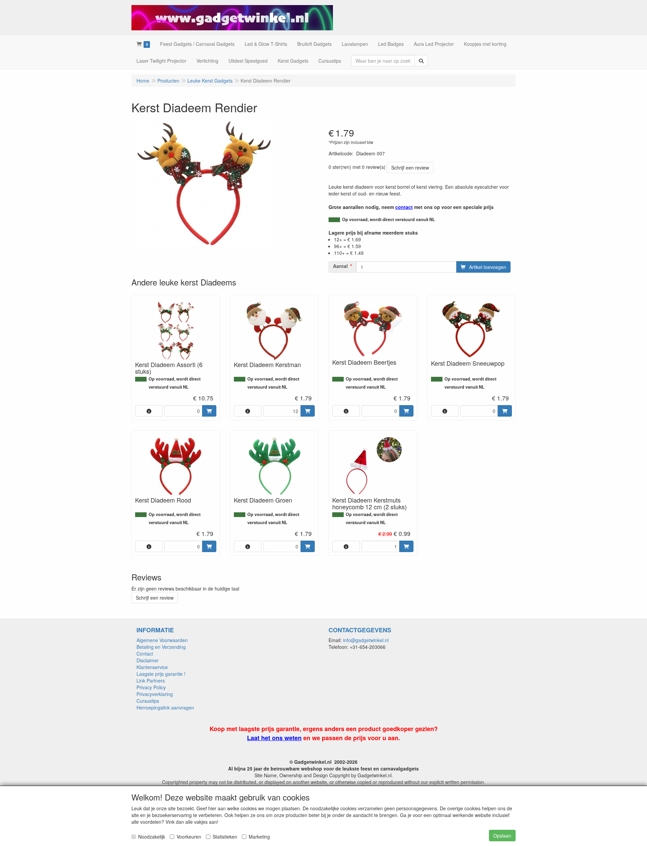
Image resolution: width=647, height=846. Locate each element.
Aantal (340, 266)
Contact (144, 653)
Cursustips (147, 700)
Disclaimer (147, 660)
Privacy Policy (151, 687)
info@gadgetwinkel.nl (366, 640)
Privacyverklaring (154, 694)
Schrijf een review (410, 167)
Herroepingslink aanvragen (165, 707)
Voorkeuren (189, 836)
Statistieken (225, 836)
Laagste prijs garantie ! (160, 673)
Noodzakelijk (151, 836)
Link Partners (150, 680)
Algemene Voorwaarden (162, 640)
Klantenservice (152, 667)
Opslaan (502, 835)
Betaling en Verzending (161, 646)
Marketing (259, 836)
